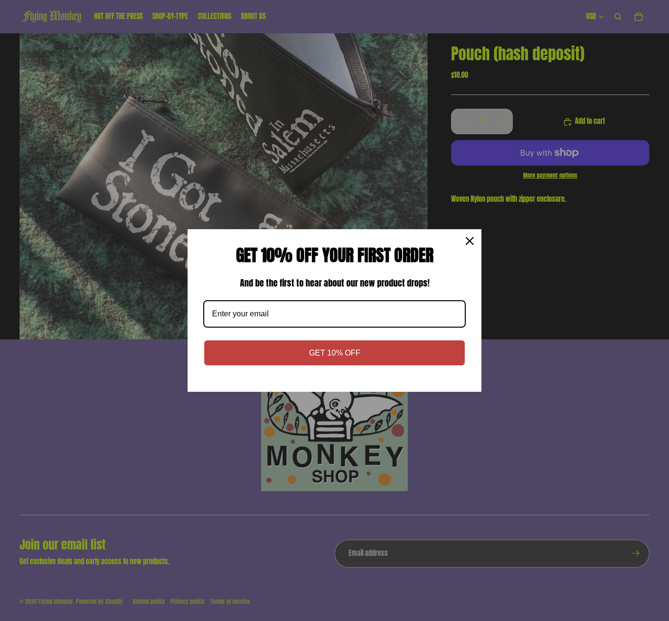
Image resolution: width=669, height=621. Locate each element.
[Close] (469, 241)
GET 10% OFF (334, 353)
